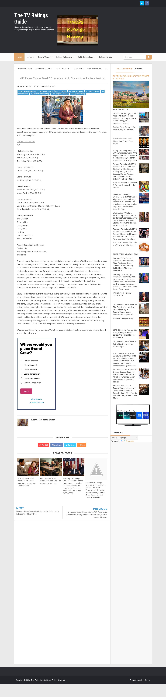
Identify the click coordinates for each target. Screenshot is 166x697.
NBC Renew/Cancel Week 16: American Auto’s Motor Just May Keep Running (27, 482)
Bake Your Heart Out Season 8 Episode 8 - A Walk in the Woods (125, 185)
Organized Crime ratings (40, 93)
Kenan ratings (60, 91)
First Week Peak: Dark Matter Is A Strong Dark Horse (123, 141)
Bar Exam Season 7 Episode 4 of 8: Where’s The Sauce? (125, 243)
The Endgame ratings (60, 93)
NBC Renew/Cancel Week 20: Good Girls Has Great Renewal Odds (50, 480)
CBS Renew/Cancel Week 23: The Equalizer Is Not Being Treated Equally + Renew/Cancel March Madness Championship (125, 309)
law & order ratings (76, 91)
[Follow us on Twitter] (142, 3)
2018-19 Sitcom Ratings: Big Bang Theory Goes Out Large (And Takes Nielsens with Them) (125, 334)
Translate (130, 441)
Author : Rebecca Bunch (43, 419)
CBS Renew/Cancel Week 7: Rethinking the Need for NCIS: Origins (124, 344)
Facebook (57, 445)
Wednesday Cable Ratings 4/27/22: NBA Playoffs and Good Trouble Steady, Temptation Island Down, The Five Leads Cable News (87, 514)
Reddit (45, 445)
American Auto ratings (27, 91)
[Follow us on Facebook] (147, 3)
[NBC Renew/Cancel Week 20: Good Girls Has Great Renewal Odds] (51, 467)
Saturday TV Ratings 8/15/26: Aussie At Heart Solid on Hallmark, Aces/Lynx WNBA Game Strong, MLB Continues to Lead (125, 118)
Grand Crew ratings (45, 91)
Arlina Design (144, 680)
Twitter (71, 445)
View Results (36, 399)
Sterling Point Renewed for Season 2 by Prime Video (124, 128)
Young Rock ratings (78, 93)
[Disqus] (62, 560)
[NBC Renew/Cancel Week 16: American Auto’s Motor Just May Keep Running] (28, 467)
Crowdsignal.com (36, 402)
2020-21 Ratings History (123, 318)
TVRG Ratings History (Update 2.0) (122, 294)
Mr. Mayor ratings (92, 91)
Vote (26, 391)
